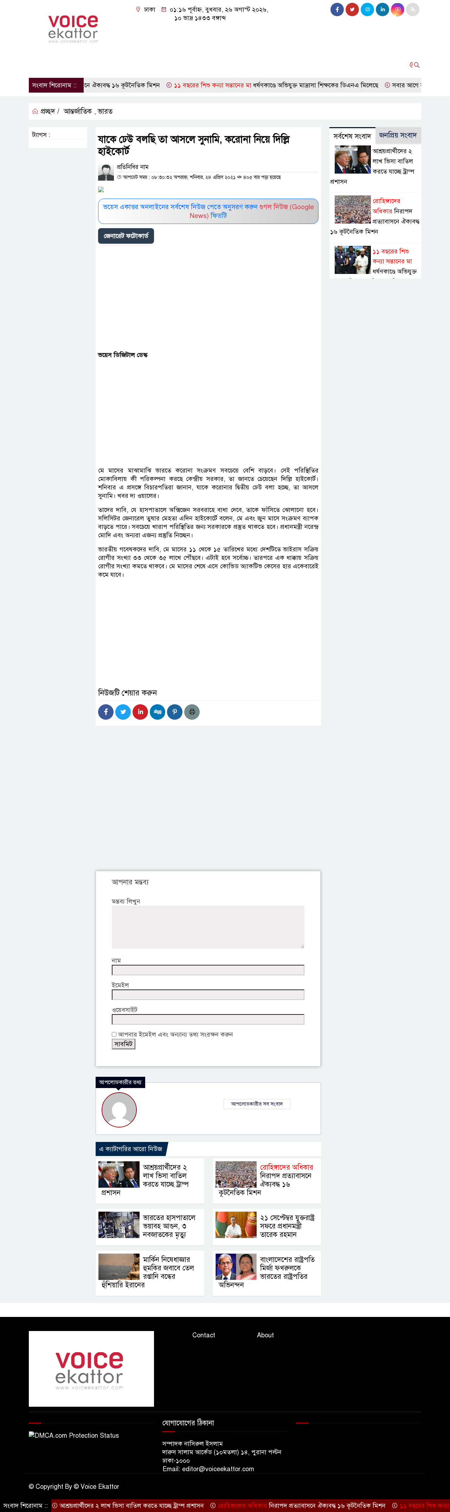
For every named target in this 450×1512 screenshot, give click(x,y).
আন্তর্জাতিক (64, 65)
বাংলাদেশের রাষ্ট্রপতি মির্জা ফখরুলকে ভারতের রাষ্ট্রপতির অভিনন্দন (267, 1272)
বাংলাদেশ (126, 65)
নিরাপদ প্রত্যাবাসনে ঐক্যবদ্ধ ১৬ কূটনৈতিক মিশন (266, 1180)
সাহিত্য (245, 65)
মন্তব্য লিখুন (126, 901)
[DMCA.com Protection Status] (74, 1435)
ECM (329, 65)
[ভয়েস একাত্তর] (75, 27)
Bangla (273, 65)
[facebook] (337, 9)
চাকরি (154, 65)
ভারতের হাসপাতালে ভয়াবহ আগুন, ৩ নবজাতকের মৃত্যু (169, 1226)
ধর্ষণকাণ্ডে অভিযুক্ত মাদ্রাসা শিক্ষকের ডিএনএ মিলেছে (248, 85)
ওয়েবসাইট (124, 1010)
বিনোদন (218, 65)
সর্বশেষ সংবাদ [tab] (352, 136)
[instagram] (367, 9)
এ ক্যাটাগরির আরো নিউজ (130, 1149)
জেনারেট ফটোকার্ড (126, 236)
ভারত (105, 111)
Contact (203, 1335)
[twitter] (352, 9)
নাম (116, 960)
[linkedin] (382, 9)
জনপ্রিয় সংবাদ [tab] (398, 135)
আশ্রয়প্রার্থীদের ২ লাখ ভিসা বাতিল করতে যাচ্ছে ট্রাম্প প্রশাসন (145, 1180)
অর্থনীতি (96, 65)
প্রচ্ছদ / (49, 111)
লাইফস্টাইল (185, 65)
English (302, 65)
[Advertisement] (208, 298)
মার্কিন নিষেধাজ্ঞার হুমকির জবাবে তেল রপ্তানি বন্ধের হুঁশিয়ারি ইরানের (148, 1272)
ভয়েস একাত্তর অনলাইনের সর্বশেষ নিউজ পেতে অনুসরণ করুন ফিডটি (208, 211)
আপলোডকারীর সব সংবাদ (257, 1104)
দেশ (37, 65)
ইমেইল (120, 985)
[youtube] (397, 9)
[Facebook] (106, 712)
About (265, 1335)
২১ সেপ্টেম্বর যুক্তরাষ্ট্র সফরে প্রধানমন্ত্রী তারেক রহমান (287, 1226)
